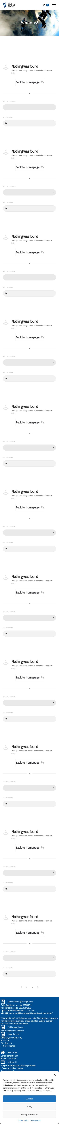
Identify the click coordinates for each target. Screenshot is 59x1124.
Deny (29, 1106)
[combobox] (29, 107)
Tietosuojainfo (35, 1120)
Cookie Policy (23, 1120)
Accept (29, 1098)
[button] (54, 1074)
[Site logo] (9, 5)
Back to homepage (27, 82)
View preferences (29, 1114)
